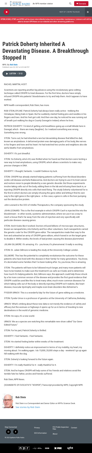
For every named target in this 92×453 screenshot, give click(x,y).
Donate (82, 3)
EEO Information (40, 433)
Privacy (37, 428)
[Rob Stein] (7, 401)
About (55, 434)
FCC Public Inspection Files (61, 428)
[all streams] (88, 12)
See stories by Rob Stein (28, 407)
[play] (7, 12)
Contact (74, 428)
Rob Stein (13, 64)
